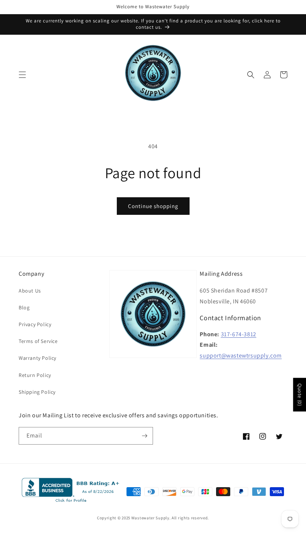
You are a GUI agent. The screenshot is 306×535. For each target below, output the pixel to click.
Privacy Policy (35, 324)
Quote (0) (299, 394)
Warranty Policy (37, 358)
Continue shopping (153, 206)
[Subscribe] (144, 436)
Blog (24, 307)
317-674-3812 (238, 334)
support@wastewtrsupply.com (241, 355)
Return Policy (35, 375)
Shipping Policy (37, 392)
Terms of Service (38, 341)
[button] (22, 75)
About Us (30, 290)
